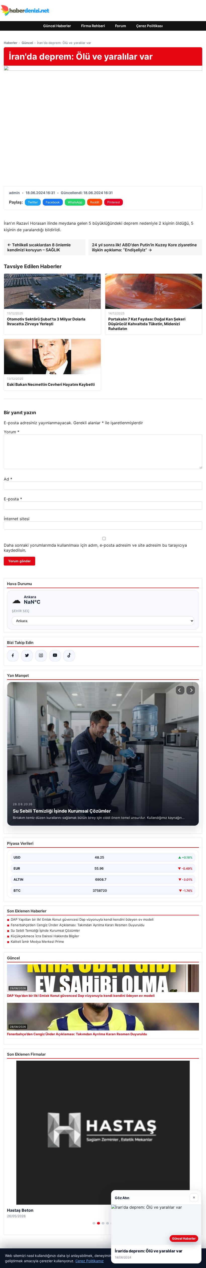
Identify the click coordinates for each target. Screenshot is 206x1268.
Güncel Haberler (57, 26)
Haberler (10, 43)
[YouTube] (55, 656)
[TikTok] (69, 656)
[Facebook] (13, 656)
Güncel (27, 43)
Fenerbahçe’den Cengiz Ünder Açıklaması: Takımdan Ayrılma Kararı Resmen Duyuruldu (77, 925)
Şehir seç (21, 611)
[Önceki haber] (180, 690)
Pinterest (113, 202)
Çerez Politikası (149, 26)
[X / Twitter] (27, 656)
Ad (8, 479)
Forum (120, 26)
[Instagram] (41, 656)
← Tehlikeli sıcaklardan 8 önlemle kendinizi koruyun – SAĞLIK (39, 247)
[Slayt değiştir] (93, 1223)
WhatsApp (75, 202)
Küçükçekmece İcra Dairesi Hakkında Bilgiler (45, 936)
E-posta (13, 498)
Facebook (53, 202)
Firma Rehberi (93, 26)
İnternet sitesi (16, 518)
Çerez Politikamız (89, 1261)
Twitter (33, 202)
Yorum (11, 431)
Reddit (94, 202)
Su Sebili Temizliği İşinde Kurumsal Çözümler (45, 930)
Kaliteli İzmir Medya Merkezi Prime (37, 942)
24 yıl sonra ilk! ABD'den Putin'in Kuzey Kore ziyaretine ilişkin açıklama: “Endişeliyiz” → (144, 247)
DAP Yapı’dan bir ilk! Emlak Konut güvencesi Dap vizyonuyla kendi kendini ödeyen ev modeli (82, 919)
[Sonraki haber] (190, 690)
